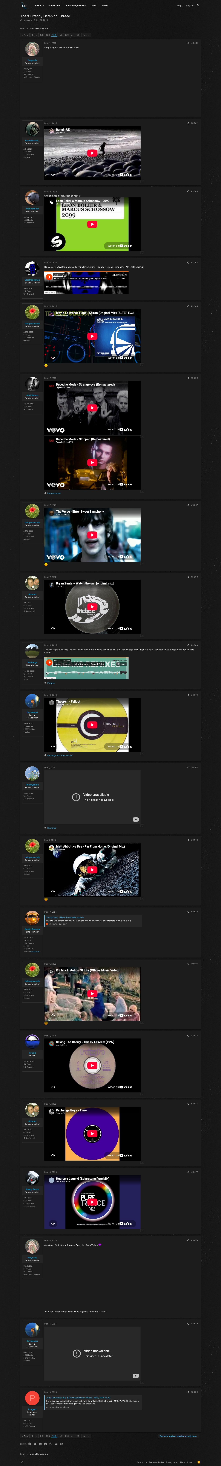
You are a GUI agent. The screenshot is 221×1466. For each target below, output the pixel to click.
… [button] (36, 35)
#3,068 (194, 577)
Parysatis (32, 60)
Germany (26, 340)
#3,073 (194, 911)
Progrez (32, 1409)
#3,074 (194, 963)
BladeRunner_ (32, 140)
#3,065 (194, 306)
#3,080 (194, 1392)
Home (189, 1462)
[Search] (198, 5)
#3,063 (194, 191)
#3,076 (194, 1103)
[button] (44, 5)
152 (41, 35)
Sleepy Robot (32, 1189)
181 (77, 35)
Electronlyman (32, 280)
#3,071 (195, 767)
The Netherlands (29, 1206)
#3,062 (194, 123)
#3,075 (194, 1035)
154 (54, 35)
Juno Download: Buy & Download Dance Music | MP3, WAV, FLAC (78, 1397)
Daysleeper (32, 712)
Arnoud (32, 594)
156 (67, 35)
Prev (26, 35)
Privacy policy (172, 1462)
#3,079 (194, 1323)
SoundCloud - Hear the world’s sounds (65, 917)
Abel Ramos (32, 395)
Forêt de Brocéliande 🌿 (32, 77)
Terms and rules (156, 1462)
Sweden (26, 732)
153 (48, 35)
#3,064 (194, 262)
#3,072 (194, 840)
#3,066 (194, 378)
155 (60, 35)
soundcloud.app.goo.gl (39, 952)
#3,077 (194, 1172)
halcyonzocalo (32, 323)
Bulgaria (26, 157)
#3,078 (194, 1240)
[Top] (195, 1462)
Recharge (32, 662)
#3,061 (194, 43)
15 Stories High (29, 611)
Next (85, 35)
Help (182, 1462)
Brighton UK (28, 949)
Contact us (142, 1462)
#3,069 (194, 645)
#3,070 (194, 695)
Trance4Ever (32, 208)
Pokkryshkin (32, 784)
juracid (32, 1053)
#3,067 (194, 505)
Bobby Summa (32, 929)
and (60, 755)
